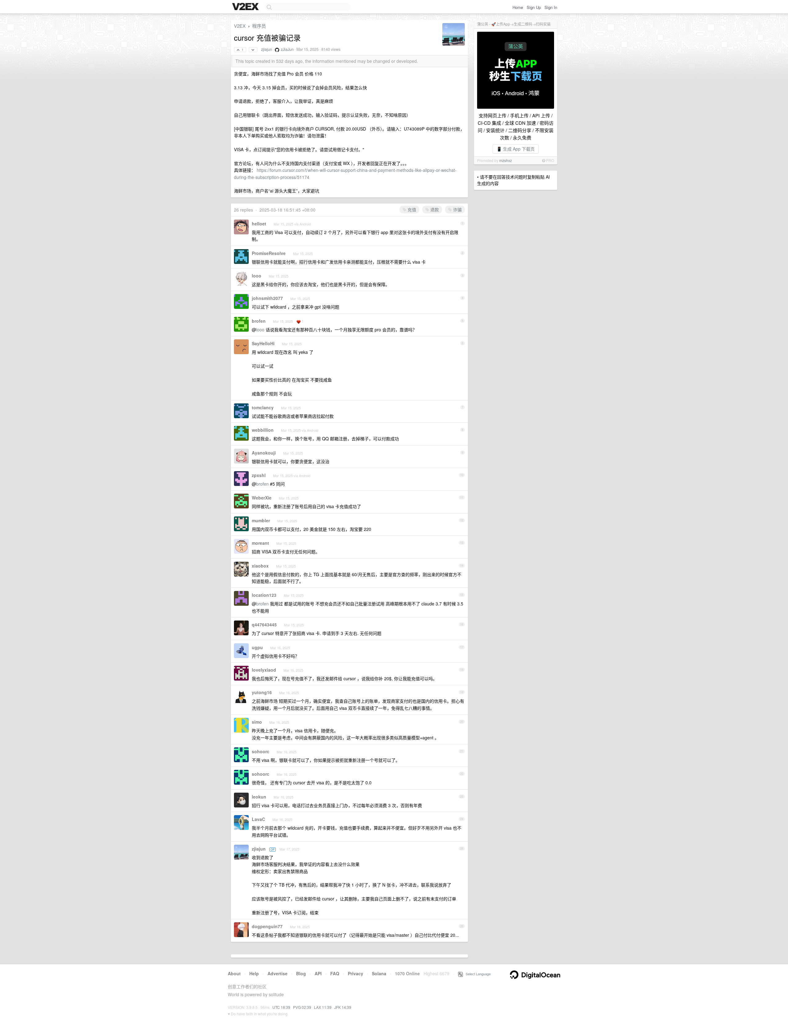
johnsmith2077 (267, 298)
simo (257, 722)
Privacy (355, 973)
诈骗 (457, 209)
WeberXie (261, 498)
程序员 (259, 25)
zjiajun (266, 49)
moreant (260, 543)
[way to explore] (246, 7)
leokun (259, 797)
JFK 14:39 (342, 1007)
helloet (259, 223)
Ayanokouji (264, 453)
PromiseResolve (269, 253)
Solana (379, 973)
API (318, 973)
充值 (411, 209)
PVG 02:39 (302, 1007)
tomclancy (263, 407)
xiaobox (260, 566)
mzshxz (505, 160)
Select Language (477, 973)
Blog (301, 973)
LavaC (258, 819)
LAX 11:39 (323, 1007)
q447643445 (264, 624)
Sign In (551, 7)
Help (254, 973)
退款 (434, 209)
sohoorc (260, 751)
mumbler (261, 520)
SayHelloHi (263, 343)
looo (256, 276)
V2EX (240, 25)
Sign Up (534, 7)
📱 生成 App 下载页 (516, 149)
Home (518, 7)
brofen (259, 321)
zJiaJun (287, 49)
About (234, 973)
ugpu (257, 647)
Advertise (277, 973)
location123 (264, 595)
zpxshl (259, 475)
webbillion (263, 430)
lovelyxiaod (264, 670)
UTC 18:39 (281, 1007)
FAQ (334, 973)
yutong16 (262, 692)
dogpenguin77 (267, 926)
